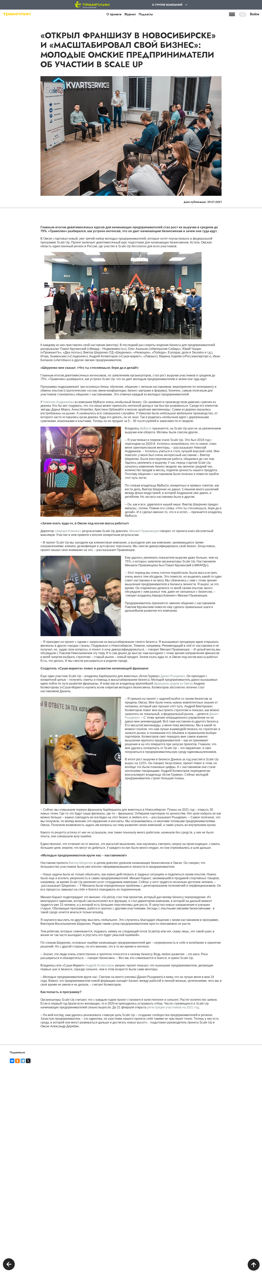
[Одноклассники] (17, 1061)
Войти (254, 14)
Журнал (130, 14)
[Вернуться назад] (9, 1264)
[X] (28, 1061)
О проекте (113, 14)
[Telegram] (23, 1061)
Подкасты (146, 14)
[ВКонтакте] (12, 1061)
